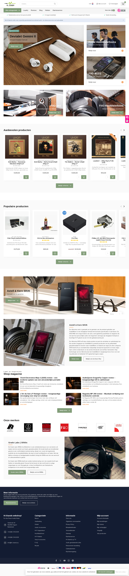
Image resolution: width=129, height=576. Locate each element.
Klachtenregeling (71, 552)
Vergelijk (99, 530)
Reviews (34, 10)
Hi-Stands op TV (71, 539)
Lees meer (23, 390)
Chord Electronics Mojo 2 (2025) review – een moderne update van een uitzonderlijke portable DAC (40, 380)
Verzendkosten (70, 530)
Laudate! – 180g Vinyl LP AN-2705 (103, 161)
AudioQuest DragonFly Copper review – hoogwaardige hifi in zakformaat (98, 379)
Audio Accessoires (40, 527)
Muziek (37, 546)
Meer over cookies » (120, 572)
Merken (47, 10)
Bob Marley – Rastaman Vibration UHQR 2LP (16, 162)
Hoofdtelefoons (39, 533)
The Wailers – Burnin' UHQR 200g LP (74, 162)
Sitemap (68, 533)
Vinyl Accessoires (40, 539)
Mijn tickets (100, 524)
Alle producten (101, 533)
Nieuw (37, 518)
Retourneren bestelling (73, 546)
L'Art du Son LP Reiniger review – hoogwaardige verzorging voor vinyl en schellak (40, 395)
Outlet (37, 524)
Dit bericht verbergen (105, 572)
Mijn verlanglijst (101, 527)
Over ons (68, 518)
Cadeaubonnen (70, 549)
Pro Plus (75, 238)
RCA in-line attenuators (45, 238)
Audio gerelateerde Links (73, 542)
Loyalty (25, 10)
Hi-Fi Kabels (38, 536)
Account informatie (103, 518)
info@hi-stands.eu (13, 543)
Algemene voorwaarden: (73, 521)
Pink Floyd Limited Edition (16, 238)
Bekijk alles (63, 410)
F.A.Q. (36, 542)
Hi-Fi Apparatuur (40, 530)
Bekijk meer (75, 359)
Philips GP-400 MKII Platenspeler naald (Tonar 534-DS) (103, 239)
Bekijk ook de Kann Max (93, 359)
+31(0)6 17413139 (13, 532)
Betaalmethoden (71, 527)
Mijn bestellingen (102, 521)
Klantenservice (57, 10)
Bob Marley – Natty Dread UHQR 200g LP (45, 162)
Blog (40, 10)
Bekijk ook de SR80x (36, 472)
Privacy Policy (70, 524)
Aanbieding (38, 521)
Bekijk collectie (63, 185)
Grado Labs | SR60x (17, 472)
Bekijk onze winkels (28, 503)
